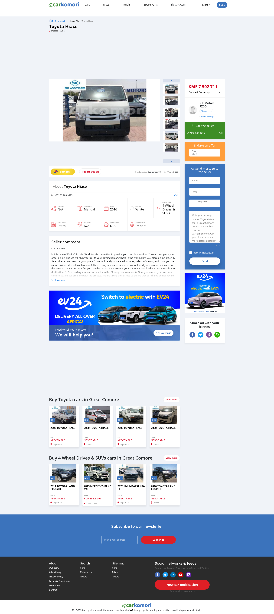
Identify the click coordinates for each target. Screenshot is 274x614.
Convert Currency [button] (199, 92)
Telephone (202, 201)
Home (72, 21)
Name (195, 180)
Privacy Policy (56, 576)
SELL (222, 4)
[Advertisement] (93, 57)
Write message (208, 116)
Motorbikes (86, 572)
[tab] (205, 92)
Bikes (106, 4)
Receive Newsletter (203, 252)
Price (194, 151)
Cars (87, 4)
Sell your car (163, 333)
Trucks (126, 4)
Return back (59, 21)
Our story (54, 567)
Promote (64, 171)
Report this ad (90, 171)
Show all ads (206, 111)
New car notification (182, 585)
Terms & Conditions (59, 581)
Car (78, 21)
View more (171, 399)
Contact (53, 589)
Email (195, 191)
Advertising (55, 572)
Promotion (54, 585)
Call (176, 195)
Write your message (202, 215)
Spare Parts (151, 4)
